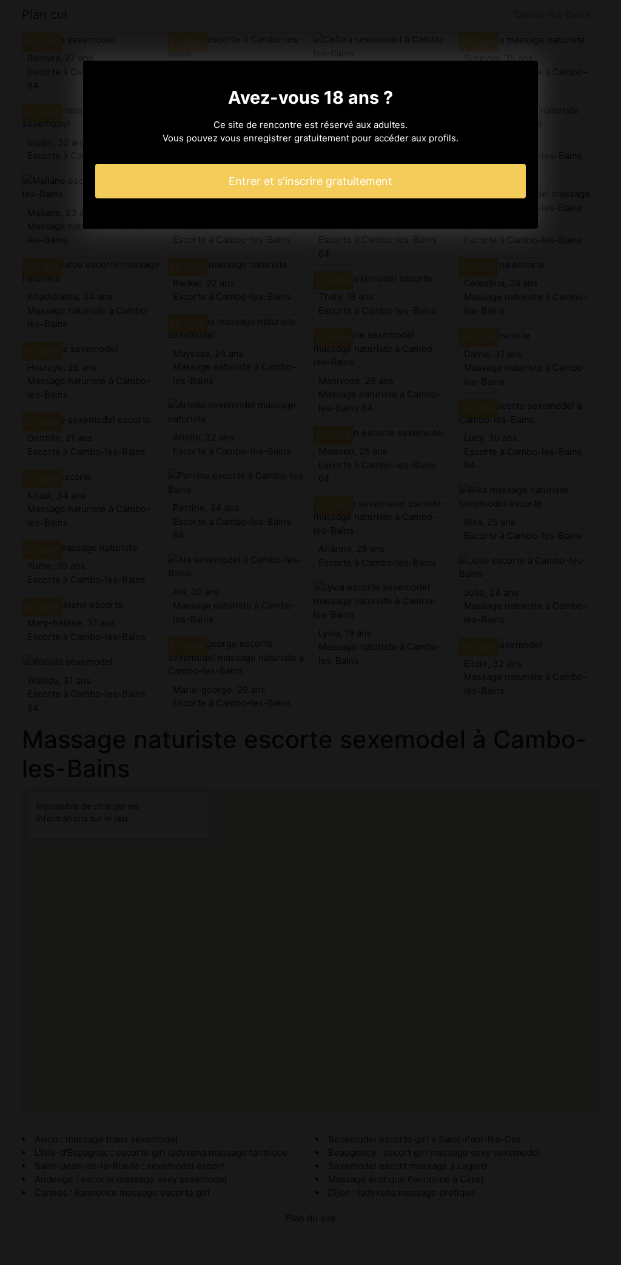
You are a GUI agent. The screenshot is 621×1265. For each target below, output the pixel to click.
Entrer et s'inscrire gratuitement (310, 181)
